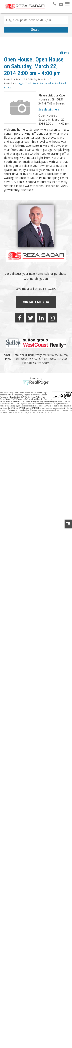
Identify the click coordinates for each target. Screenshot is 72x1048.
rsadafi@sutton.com (36, 363)
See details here (49, 109)
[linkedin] (41, 317)
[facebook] (19, 317)
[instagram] (52, 317)
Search (36, 29)
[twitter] (30, 317)
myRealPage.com (36, 382)
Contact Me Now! (36, 302)
